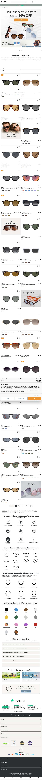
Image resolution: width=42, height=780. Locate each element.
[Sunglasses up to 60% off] (21, 24)
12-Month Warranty (21, 5)
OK (34, 398)
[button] (1, 51)
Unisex (38, 46)
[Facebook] (12, 715)
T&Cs (12, 774)
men (27, 57)
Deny (8, 398)
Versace (33, 58)
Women (24, 46)
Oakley (30, 58)
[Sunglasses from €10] (11, 43)
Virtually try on (4, 511)
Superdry (37, 58)
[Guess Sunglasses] (21, 50)
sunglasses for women (21, 57)
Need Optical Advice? (37, 1)
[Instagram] (18, 715)
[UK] (19, 750)
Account (12, 778)
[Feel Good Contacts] (4, 2)
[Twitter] (15, 715)
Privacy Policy (16, 774)
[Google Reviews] (13, 745)
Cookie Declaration (22, 774)
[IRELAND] (22, 750)
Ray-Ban (27, 58)
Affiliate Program (28, 774)
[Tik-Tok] (30, 715)
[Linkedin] (24, 715)
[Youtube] (21, 715)
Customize (20, 398)
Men (31, 46)
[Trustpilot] (6, 744)
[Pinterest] (27, 715)
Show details (36, 395)
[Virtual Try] (17, 75)
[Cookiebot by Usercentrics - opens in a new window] (36, 381)
